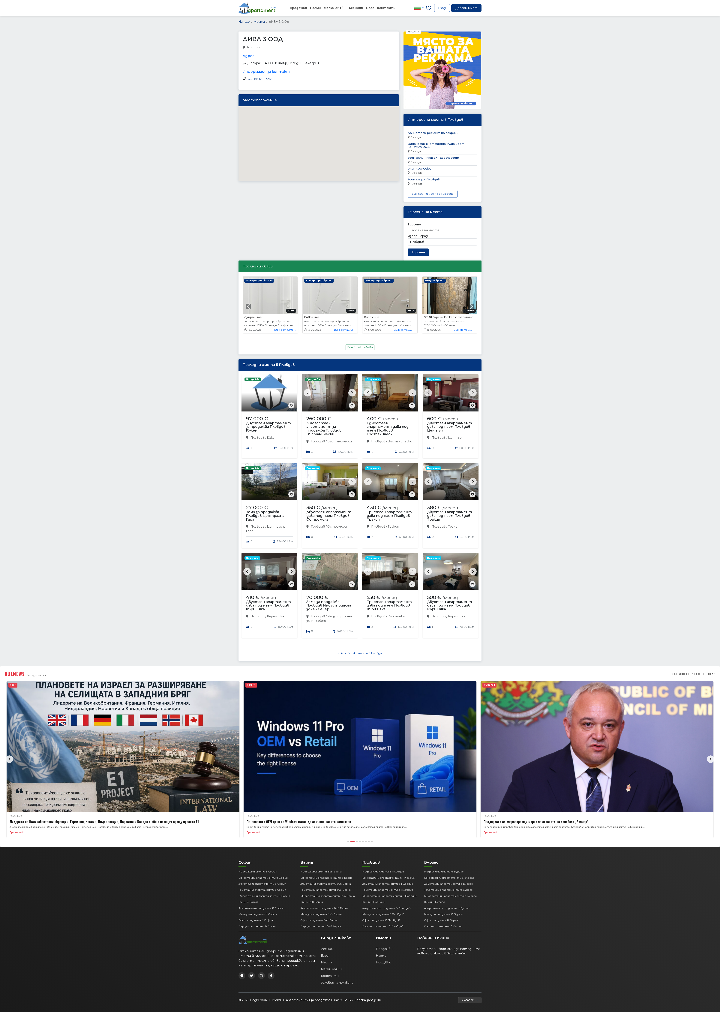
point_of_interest (294, 47)
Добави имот (466, 8)
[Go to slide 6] (366, 841)
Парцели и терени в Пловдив (383, 926)
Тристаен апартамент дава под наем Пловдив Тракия (389, 516)
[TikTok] (271, 975)
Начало (244, 21)
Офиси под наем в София (255, 920)
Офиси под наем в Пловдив (381, 920)
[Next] (710, 759)
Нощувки (383, 962)
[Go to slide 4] (360, 841)
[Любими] (428, 8)
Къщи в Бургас (434, 901)
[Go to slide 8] (372, 841)
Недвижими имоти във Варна (321, 871)
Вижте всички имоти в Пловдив (360, 653)
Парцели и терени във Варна (320, 926)
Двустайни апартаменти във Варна (325, 883)
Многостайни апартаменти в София (264, 895)
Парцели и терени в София (257, 926)
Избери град (418, 236)
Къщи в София (248, 901)
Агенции (356, 8)
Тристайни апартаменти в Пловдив (387, 889)
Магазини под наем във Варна (321, 914)
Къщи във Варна (311, 901)
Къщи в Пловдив (373, 901)
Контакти (386, 8)
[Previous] (9, 759)
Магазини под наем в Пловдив (383, 914)
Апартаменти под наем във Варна (324, 908)
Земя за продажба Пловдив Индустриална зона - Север (328, 605)
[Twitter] (251, 975)
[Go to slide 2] (351, 841)
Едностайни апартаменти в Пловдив (388, 877)
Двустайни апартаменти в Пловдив (387, 883)
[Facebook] (241, 975)
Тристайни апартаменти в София (262, 889)
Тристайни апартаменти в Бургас (448, 889)
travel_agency (270, 47)
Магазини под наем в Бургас (444, 914)
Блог (370, 8)
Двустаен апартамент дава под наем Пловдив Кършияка (268, 605)
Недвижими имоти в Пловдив (383, 871)
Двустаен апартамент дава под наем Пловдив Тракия (449, 516)
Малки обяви (335, 8)
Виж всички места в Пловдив (433, 193)
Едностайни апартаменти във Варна (326, 877)
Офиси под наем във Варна (319, 920)
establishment (318, 47)
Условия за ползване (337, 982)
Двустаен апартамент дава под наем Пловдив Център (449, 427)
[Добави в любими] (291, 405)
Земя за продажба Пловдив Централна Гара (265, 516)
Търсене (414, 224)
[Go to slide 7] (369, 841)
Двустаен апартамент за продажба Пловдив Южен (268, 427)
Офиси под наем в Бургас (441, 920)
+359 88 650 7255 (259, 79)
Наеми (315, 8)
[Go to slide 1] (348, 841)
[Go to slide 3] (355, 841)
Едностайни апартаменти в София (263, 877)
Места (259, 21)
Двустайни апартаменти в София (262, 883)
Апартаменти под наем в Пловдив (386, 908)
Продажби (298, 8)
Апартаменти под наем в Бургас (447, 908)
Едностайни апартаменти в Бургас (449, 877)
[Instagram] (261, 975)
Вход (442, 8)
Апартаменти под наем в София (261, 908)
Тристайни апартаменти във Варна (325, 889)
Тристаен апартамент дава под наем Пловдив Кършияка (389, 605)
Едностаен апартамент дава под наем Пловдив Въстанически (388, 428)
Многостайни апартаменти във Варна (327, 895)
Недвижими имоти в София (257, 871)
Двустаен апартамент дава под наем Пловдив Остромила (328, 516)
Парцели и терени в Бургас (443, 926)
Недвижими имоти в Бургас (444, 871)
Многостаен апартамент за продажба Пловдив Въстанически (323, 428)
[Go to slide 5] (363, 841)
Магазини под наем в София (257, 914)
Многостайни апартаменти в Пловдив (389, 895)
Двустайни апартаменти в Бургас (448, 883)
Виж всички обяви (360, 347)
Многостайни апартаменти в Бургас (450, 895)
